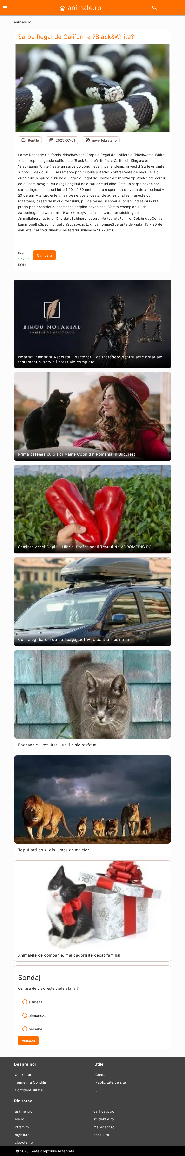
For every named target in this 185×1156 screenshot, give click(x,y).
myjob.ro (22, 1135)
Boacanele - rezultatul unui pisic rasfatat (57, 744)
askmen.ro (24, 1111)
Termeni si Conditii (30, 1082)
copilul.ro (101, 1135)
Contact (102, 1075)
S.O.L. (100, 1090)
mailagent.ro (103, 1127)
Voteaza (28, 1041)
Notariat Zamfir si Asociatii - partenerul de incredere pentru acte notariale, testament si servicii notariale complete (91, 359)
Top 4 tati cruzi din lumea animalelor (53, 850)
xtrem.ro (22, 1127)
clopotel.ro (24, 1142)
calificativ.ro (103, 1111)
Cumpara (44, 255)
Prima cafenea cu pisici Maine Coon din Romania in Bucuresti (77, 454)
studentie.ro (103, 1119)
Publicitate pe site (110, 1082)
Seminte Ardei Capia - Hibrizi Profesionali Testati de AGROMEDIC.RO (85, 546)
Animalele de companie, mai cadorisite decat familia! (69, 955)
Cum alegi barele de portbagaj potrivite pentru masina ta (73, 639)
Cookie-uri (23, 1075)
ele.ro (19, 1119)
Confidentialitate (29, 1090)
